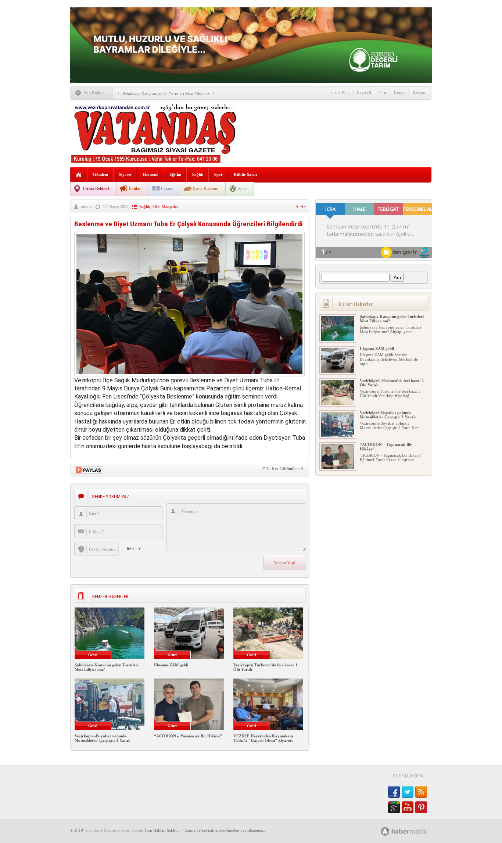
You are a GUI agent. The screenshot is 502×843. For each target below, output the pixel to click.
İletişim (419, 93)
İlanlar (135, 188)
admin (86, 206)
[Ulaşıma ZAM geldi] (337, 371)
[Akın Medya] (385, 831)
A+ (303, 206)
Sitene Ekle (339, 93)
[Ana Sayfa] (79, 175)
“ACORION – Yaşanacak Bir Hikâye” (188, 736)
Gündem (100, 174)
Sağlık (197, 174)
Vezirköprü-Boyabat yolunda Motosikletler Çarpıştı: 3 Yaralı (102, 738)
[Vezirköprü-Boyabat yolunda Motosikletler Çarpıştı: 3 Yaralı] (337, 435)
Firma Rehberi (96, 188)
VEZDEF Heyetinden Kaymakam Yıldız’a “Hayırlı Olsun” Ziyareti (263, 738)
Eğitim (175, 174)
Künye (399, 93)
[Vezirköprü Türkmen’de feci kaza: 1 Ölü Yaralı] (337, 403)
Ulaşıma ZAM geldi (171, 665)
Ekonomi (150, 174)
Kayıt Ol (364, 93)
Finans (167, 188)
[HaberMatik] (411, 831)
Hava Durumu (205, 188)
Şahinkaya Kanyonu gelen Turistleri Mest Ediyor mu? (169, 94)
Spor (218, 174)
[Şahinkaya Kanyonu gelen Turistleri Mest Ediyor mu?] (337, 339)
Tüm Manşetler (165, 206)
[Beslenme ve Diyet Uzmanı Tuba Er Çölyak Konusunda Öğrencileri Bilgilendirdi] (189, 374)
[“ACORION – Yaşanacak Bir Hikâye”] (337, 467)
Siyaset (125, 174)
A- (298, 206)
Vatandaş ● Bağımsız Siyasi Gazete (113, 830)
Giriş (383, 93)
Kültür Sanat (245, 174)
